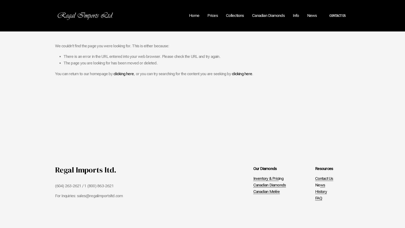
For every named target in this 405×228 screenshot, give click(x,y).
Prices (212, 15)
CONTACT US (337, 16)
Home (194, 15)
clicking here (123, 73)
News (312, 15)
